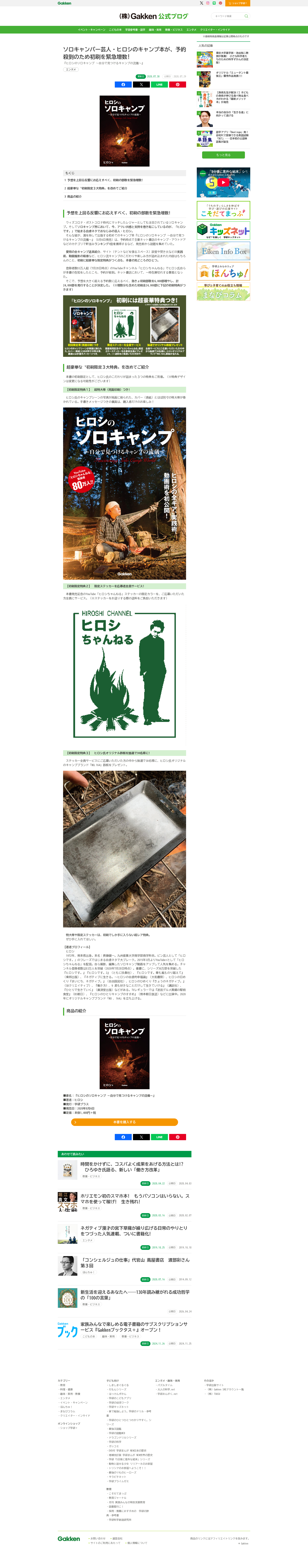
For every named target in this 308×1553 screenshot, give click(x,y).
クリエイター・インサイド (215, 30)
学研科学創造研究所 (120, 1520)
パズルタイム (165, 1385)
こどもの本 (115, 30)
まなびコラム (67, 1411)
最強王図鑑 (115, 1429)
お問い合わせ (98, 1538)
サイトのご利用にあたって (105, 1543)
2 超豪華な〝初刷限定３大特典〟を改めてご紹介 (96, 188)
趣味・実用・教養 (70, 1394)
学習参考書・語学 (135, 30)
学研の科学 (115, 1442)
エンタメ (191, 30)
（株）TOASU (213, 1394)
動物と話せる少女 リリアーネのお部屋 (131, 1464)
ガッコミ (114, 1446)
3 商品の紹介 (73, 196)
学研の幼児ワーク (119, 1402)
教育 (62, 1385)
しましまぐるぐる (119, 1385)
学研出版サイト (215, 1385)
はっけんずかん (117, 1394)
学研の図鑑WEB (117, 1433)
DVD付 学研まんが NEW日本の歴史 (127, 1450)
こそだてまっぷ (117, 1493)
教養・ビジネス (174, 30)
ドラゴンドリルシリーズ (122, 1437)
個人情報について (137, 1543)
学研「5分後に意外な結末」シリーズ (129, 1459)
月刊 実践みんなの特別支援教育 (127, 1502)
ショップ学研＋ (69, 1428)
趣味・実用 (155, 30)
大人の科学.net (166, 1389)
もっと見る (223, 155)
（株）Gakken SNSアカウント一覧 (225, 1389)
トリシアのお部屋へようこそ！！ (127, 1468)
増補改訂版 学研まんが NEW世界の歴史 (131, 1455)
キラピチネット (117, 1477)
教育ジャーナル (117, 1498)
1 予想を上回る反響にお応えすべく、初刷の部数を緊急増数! (104, 180)
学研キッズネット (119, 1407)
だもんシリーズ (117, 1389)
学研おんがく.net (168, 1394)
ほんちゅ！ (66, 1407)
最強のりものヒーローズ (122, 1472)
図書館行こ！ (116, 1506)
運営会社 (117, 1538)
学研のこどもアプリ (120, 1398)
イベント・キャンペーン (91, 30)
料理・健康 (66, 1389)
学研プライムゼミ (119, 1481)
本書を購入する (124, 1122)
